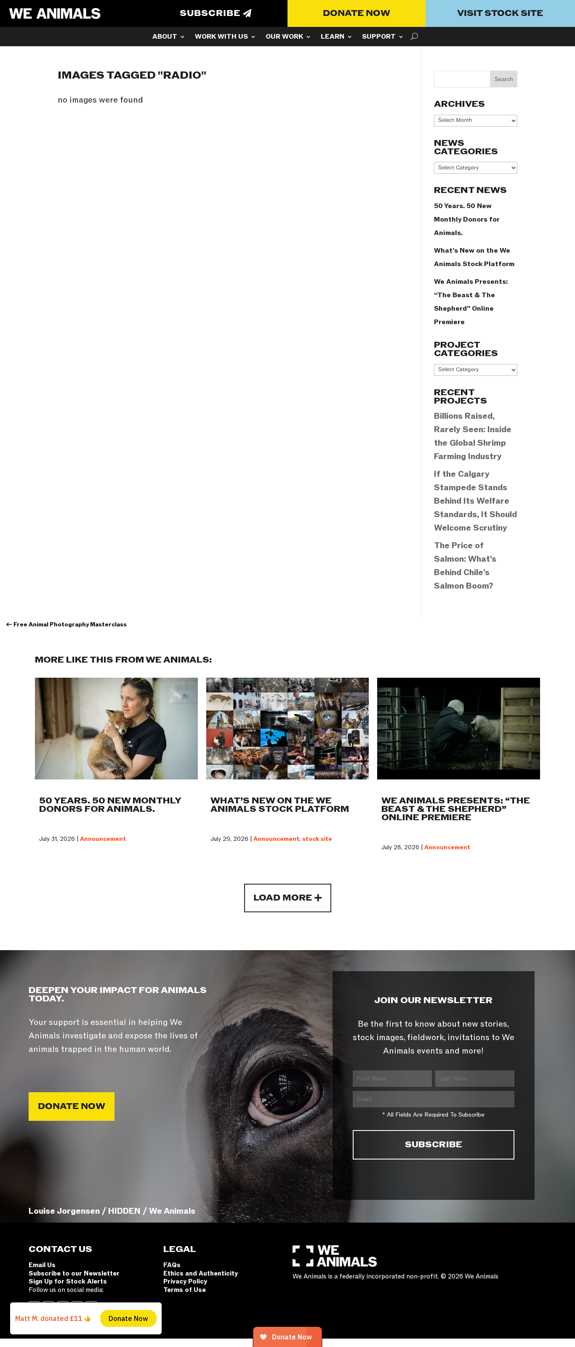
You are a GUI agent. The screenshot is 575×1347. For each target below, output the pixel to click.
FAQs (172, 1265)
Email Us (42, 1265)
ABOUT (164, 37)
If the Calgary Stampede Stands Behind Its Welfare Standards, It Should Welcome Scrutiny (475, 501)
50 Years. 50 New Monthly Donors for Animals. (467, 219)
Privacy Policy (185, 1281)
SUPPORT (379, 37)
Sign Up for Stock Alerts (68, 1281)
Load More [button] (282, 898)
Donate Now (356, 13)
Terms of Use (184, 1290)
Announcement (103, 839)
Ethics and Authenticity (200, 1273)
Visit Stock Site (500, 13)
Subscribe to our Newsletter (74, 1273)
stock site (317, 839)
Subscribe (210, 13)
